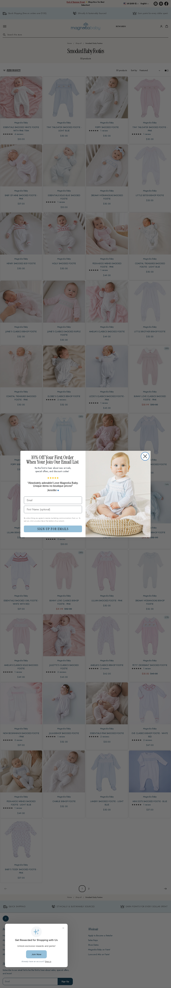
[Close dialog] (145, 456)
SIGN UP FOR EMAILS (53, 529)
